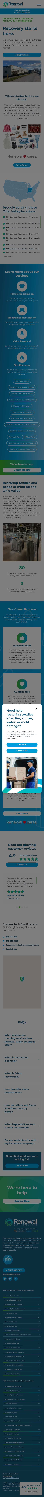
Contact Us (22, 751)
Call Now (22, 745)
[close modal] (36, 708)
